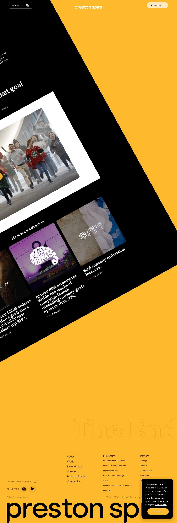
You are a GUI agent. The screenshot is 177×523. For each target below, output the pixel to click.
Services (144, 456)
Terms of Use (112, 497)
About (70, 456)
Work (70, 461)
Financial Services (110, 470)
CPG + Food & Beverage (113, 475)
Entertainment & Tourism (114, 460)
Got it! (158, 511)
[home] (88, 6)
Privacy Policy (161, 504)
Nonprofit (107, 490)
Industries (109, 456)
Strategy (143, 460)
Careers (71, 471)
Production (144, 475)
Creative (143, 465)
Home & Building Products (114, 465)
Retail (105, 480)
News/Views (74, 466)
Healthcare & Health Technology (117, 485)
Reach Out (157, 5)
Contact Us (73, 481)
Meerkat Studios (77, 476)
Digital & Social (146, 470)
